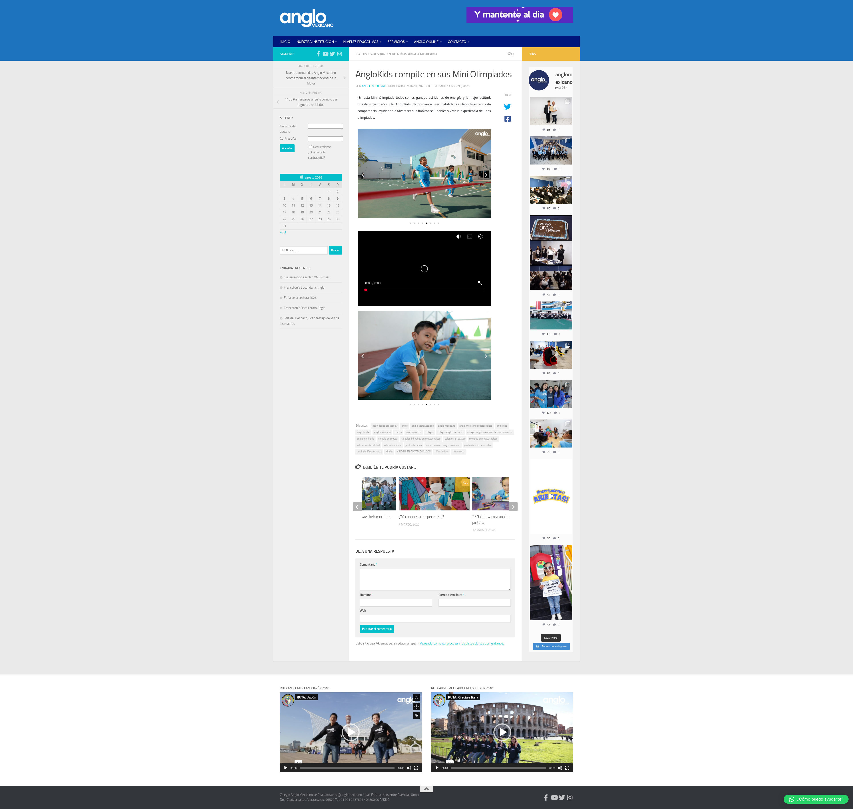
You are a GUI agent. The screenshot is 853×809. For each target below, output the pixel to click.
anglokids (502, 425)
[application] (351, 732)
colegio (429, 432)
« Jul (283, 232)
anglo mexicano (446, 425)
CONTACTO (457, 42)
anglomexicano (382, 432)
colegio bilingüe (365, 438)
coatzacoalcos (413, 432)
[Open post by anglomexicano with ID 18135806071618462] (551, 190)
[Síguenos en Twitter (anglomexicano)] (332, 53)
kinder (389, 451)
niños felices (442, 451)
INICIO (285, 42)
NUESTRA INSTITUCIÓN (315, 42)
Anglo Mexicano (374, 86)
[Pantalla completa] (416, 768)
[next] (513, 506)
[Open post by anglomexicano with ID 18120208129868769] (551, 496)
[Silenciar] (409, 768)
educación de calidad (368, 445)
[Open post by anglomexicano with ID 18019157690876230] (551, 150)
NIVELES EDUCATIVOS (360, 42)
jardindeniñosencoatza (369, 451)
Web (363, 610)
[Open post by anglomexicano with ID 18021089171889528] (551, 394)
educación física (392, 445)
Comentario (368, 564)
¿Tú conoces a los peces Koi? (421, 516)
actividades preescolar (385, 425)
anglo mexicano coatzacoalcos (475, 425)
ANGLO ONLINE (426, 42)
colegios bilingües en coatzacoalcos (420, 438)
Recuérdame (322, 147)
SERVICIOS (396, 42)
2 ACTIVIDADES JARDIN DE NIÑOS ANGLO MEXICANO (396, 54)
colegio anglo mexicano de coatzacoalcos (489, 432)
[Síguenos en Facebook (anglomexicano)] (318, 53)
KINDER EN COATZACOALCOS (413, 451)
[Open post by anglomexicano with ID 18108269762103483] (551, 582)
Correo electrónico (451, 595)
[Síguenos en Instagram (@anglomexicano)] (339, 53)
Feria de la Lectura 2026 (300, 298)
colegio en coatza (387, 438)
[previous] (357, 506)
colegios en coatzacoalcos (483, 438)
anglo (405, 425)
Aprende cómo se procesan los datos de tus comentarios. (462, 643)
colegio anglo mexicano (450, 432)
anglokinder (363, 432)
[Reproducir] (285, 768)
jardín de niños (414, 445)
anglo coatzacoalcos (423, 425)
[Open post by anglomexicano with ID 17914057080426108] (551, 434)
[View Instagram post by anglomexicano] (568, 121)
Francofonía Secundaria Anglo (304, 287)
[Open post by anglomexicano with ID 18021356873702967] (551, 111)
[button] (362, 174)
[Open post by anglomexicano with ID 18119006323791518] (551, 355)
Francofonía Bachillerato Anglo (304, 308)
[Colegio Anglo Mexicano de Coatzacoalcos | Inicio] (306, 18)
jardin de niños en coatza (478, 445)
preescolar (458, 451)
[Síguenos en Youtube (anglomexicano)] (325, 53)
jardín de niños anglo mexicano (443, 445)
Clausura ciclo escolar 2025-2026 (306, 277)
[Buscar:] (304, 250)
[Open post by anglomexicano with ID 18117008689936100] (551, 252)
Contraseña (288, 139)
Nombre (366, 595)
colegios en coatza (455, 438)
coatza (398, 432)
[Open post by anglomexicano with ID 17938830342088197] (551, 315)
